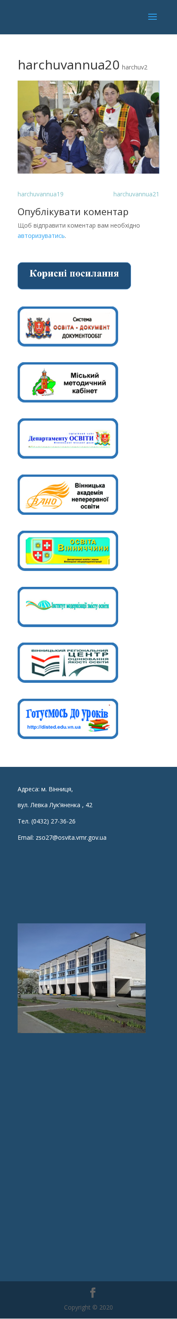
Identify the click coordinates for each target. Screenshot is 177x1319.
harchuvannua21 (136, 194)
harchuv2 (134, 67)
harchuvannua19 (41, 194)
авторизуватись (41, 235)
